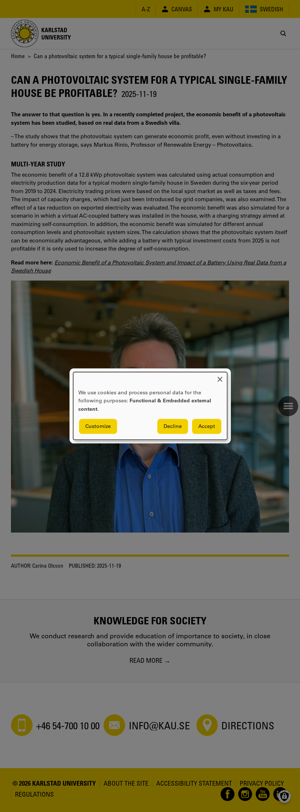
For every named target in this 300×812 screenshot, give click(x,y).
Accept (206, 426)
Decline (173, 426)
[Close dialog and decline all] (220, 376)
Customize (98, 426)
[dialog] (150, 406)
